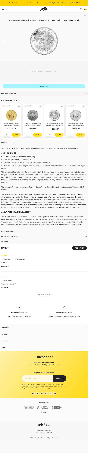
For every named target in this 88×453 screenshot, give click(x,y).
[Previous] (3, 40)
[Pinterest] (54, 393)
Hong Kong (48, 430)
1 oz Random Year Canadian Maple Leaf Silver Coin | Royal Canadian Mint (75, 124)
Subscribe (60, 378)
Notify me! (44, 86)
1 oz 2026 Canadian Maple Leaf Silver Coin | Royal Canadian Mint (33, 124)
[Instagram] (42, 393)
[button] (44, 93)
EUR (51, 433)
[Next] (84, 40)
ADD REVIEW (79, 248)
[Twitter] (37, 393)
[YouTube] (50, 393)
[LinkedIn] (46, 393)
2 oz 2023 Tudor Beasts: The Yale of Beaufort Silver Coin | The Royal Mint (54, 124)
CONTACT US (76, 3)
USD (47, 433)
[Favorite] (85, 15)
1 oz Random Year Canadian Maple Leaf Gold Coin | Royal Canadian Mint (11, 124)
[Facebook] (33, 393)
